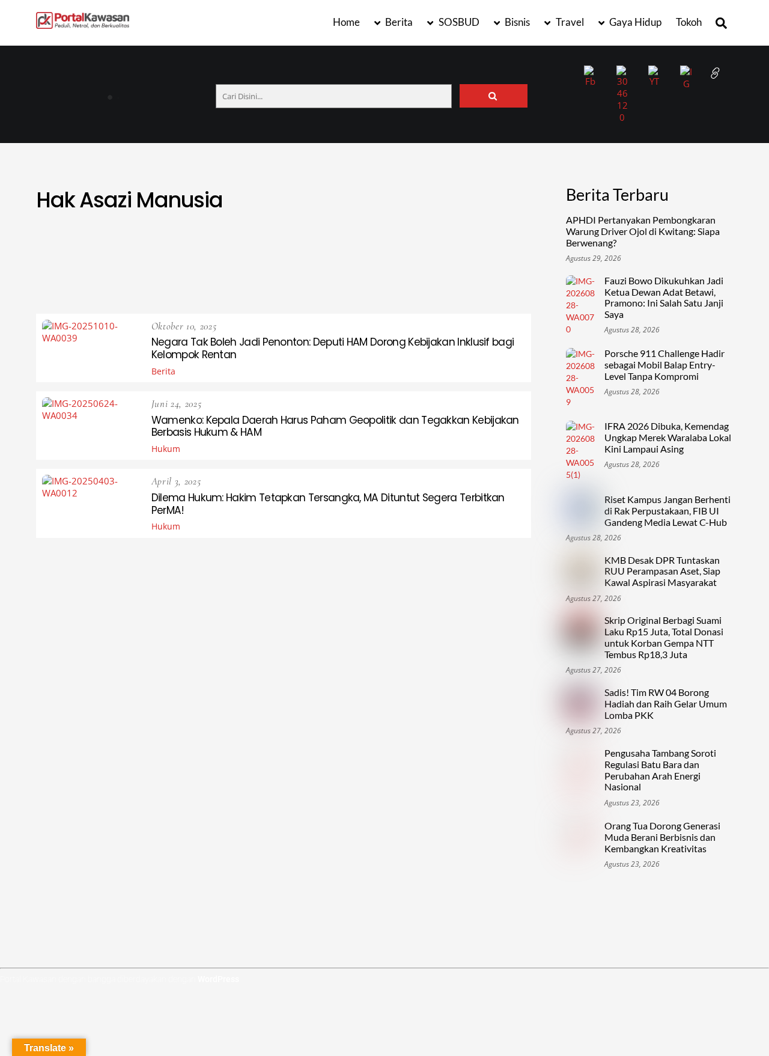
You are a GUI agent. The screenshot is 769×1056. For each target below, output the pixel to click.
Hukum (247, 259)
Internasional (359, 259)
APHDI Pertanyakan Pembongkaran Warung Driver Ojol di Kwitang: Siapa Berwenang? (190, 92)
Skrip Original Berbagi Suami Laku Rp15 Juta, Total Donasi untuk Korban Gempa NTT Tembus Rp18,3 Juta (663, 637)
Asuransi (147, 244)
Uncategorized (361, 287)
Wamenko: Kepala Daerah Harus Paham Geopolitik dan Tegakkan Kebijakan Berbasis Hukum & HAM (335, 426)
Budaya (326, 244)
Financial (100, 259)
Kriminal (483, 259)
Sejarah (375, 273)
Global (150, 259)
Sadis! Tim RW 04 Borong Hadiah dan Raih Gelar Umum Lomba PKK (665, 704)
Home (346, 22)
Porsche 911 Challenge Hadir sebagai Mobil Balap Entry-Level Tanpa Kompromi (664, 365)
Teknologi (164, 287)
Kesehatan (427, 259)
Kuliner (77, 273)
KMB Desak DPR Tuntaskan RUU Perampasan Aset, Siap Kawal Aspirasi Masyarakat (662, 571)
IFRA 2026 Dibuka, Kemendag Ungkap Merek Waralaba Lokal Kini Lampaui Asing (667, 437)
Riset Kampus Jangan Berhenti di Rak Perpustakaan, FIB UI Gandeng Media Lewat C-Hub (667, 511)
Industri (295, 259)
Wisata (424, 287)
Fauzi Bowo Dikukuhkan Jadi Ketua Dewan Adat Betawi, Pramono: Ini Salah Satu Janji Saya (663, 297)
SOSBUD (458, 22)
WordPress (218, 979)
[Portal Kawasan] (82, 23)
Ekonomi (426, 244)
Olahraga (185, 273)
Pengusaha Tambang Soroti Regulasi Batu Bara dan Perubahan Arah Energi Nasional (660, 770)
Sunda (463, 273)
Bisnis (516, 22)
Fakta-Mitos (484, 244)
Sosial (420, 273)
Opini (232, 273)
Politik (328, 273)
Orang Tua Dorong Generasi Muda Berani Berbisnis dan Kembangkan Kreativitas (662, 837)
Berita (398, 22)
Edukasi (375, 244)
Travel (569, 22)
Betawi (239, 244)
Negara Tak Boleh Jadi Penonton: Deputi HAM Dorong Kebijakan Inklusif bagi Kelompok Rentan (332, 348)
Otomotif (279, 273)
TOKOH (215, 287)
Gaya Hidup (634, 22)
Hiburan (199, 259)
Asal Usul (91, 244)
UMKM (301, 287)
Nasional (129, 273)
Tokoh (689, 22)
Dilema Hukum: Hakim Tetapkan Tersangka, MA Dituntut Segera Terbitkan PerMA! (328, 503)
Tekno (506, 273)
